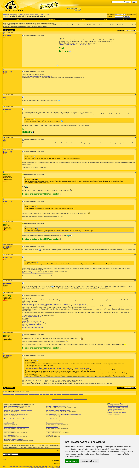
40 (57, 466)
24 (33, 466)
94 (32, 467)
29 (40, 466)
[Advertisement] (39, 52)
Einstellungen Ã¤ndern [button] (89, 461)
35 (50, 466)
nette (44, 394)
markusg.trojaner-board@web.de (31, 316)
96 (35, 467)
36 (51, 466)
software (59, 394)
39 (56, 466)
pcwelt (51, 394)
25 (34, 466)
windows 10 (75, 394)
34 (48, 466)
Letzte (132, 30)
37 (53, 466)
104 (50, 467)
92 (29, 467)
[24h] (105, 19)
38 (54, 466)
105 (53, 467)
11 (13, 466)
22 (30, 466)
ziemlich (81, 394)
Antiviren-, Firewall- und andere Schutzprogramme (36, 14)
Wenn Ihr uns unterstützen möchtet (32, 327)
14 (18, 466)
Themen (5, 391)
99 (40, 467)
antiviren (8, 394)
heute (41, 394)
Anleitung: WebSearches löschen (116, 409)
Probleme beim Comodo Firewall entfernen (62, 399)
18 (24, 466)
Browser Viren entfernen (114, 414)
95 (34, 467)
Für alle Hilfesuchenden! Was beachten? (118, 406)
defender (17, 394)
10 (12, 466)
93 (31, 467)
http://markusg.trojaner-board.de (31, 321)
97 (37, 467)
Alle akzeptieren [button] (71, 461)
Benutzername (110, 14)
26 (36, 466)
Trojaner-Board (9, 14)
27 (37, 466)
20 (27, 466)
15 (19, 466)
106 (55, 467)
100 (42, 467)
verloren (67, 394)
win (71, 394)
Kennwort (109, 16)
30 (42, 466)
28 (39, 466)
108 (59, 467)
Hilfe (81, 19)
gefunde (26, 394)
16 (21, 466)
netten (47, 394)
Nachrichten (51, 19)
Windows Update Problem (80, 399)
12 (14, 466)
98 (38, 467)
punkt (55, 394)
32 (45, 466)
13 (16, 466)
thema (63, 394)
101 (44, 467)
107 (57, 467)
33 (47, 466)
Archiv (4, 459)
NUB (84, 19)
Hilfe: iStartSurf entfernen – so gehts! (117, 410)
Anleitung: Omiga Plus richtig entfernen (117, 412)
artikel (12, 394)
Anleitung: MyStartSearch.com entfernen (118, 407)
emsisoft (21, 394)
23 (31, 466)
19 (25, 466)
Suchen (125, 19)
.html (4, 394)
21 (28, 466)
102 (46, 467)
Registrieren (19, 19)
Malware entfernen (18, 14)
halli (38, 394)
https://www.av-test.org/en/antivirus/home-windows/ (37, 76)
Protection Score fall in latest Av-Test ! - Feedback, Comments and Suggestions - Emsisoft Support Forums (54, 304)
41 (59, 466)
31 (43, 466)
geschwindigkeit (33, 394)
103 (48, 467)
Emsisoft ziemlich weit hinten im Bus (45, 23)
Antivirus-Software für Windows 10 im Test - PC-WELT (75, 44)
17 (22, 466)
